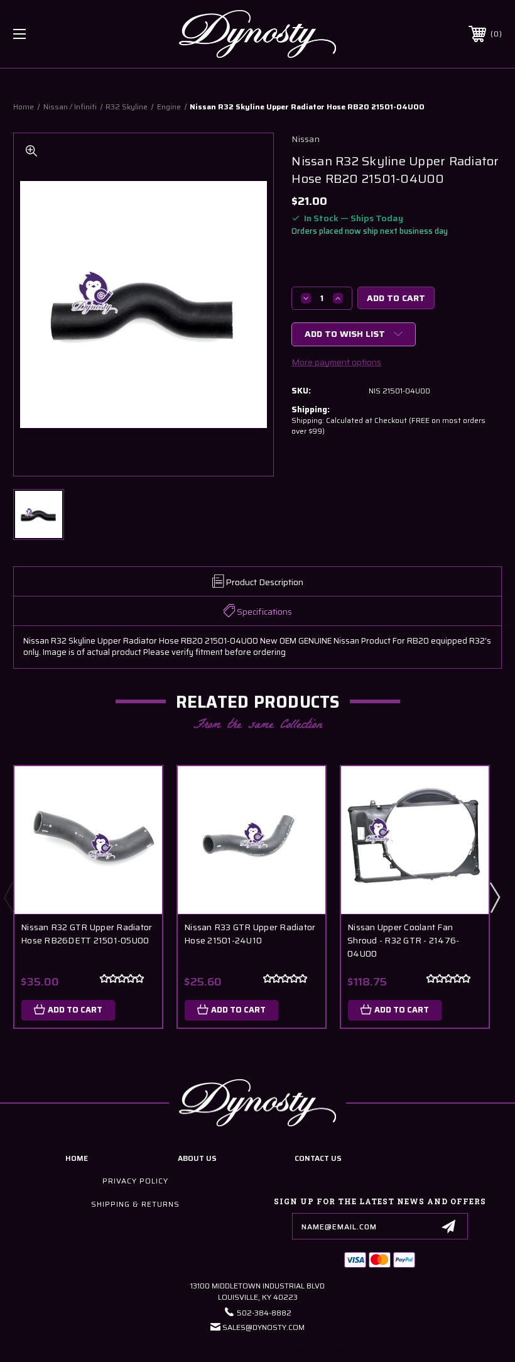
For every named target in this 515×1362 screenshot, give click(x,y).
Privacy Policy (135, 1181)
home (76, 1158)
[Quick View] (136, 791)
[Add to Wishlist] (136, 821)
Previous (8, 897)
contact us (318, 1158)
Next (494, 897)
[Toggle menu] (62, 34)
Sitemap (333, 1352)
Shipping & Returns (135, 1204)
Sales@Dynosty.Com (263, 1327)
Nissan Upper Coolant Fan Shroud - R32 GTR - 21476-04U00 (403, 940)
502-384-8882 (264, 1313)
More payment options (336, 362)
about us (197, 1158)
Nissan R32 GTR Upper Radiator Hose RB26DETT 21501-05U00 (86, 934)
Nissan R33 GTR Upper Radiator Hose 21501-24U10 (249, 934)
